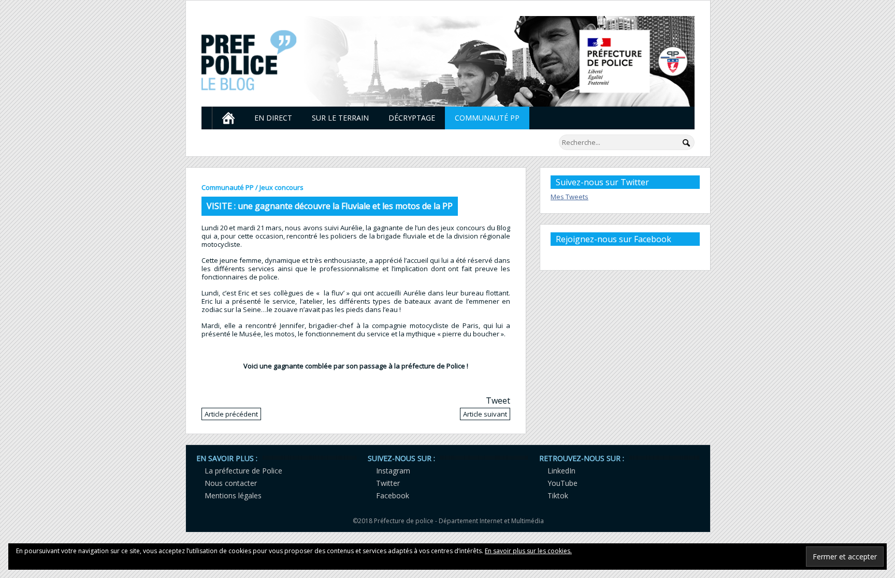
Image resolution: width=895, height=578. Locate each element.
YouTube (562, 483)
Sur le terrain (340, 118)
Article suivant (485, 414)
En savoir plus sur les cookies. (528, 550)
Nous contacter (231, 483)
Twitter (388, 483)
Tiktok (557, 495)
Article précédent (231, 414)
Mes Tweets (569, 196)
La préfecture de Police (243, 471)
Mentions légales (233, 495)
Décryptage (411, 118)
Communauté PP (487, 118)
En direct (273, 118)
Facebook (392, 495)
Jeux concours (281, 187)
